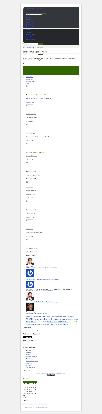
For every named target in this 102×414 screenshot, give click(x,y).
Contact (28, 19)
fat (65, 316)
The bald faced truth (31, 156)
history (49, 319)
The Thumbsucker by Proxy (33, 117)
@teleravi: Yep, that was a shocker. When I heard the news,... (42, 267)
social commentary (39, 324)
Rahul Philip (29, 363)
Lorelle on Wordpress (31, 356)
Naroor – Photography (32, 361)
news (44, 321)
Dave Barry (29, 352)
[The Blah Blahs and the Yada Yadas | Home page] (33, 8)
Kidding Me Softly (31, 114)
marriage (71, 319)
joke (58, 319)
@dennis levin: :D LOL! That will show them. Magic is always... (42, 302)
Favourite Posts (31, 27)
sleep (32, 324)
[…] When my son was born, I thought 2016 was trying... (40, 290)
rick (76, 321)
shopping (28, 324)
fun (35, 319)
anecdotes (29, 316)
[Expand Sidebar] (23, 63)
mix (77, 319)
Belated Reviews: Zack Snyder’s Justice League (38, 98)
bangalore (43, 316)
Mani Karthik (29, 358)
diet (56, 316)
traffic (48, 324)
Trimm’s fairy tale (30, 213)
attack (34, 316)
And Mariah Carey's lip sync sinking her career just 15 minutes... (42, 279)
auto (37, 316)
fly (70, 316)
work (65, 324)
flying (72, 316)
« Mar (25, 397)
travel (53, 324)
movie (33, 321)
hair (46, 319)
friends (29, 318)
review (73, 321)
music (41, 321)
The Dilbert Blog (30, 367)
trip (56, 324)
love (67, 319)
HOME (28, 17)
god (43, 319)
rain (66, 321)
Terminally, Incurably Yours (33, 175)
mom (28, 321)
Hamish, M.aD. (30, 22)
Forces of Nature (30, 152)
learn (63, 319)
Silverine (28, 365)
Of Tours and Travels (31, 248)
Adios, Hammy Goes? (31, 251)
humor (54, 319)
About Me (29, 24)
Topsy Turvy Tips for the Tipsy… (34, 232)
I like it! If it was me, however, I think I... (36, 313)
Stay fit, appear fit (41, 152)
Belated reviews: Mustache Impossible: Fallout (38, 136)
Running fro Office (31, 171)
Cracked (28, 350)
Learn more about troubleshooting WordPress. (35, 407)
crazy (53, 316)
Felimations (29, 354)
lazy (60, 319)
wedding (60, 324)
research (69, 321)
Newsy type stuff (30, 94)
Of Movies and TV (41, 94)
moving (38, 321)
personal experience (55, 321)
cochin (50, 316)
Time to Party (29, 229)
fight (68, 316)
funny (39, 319)
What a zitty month (31, 194)
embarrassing (60, 316)
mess (74, 319)
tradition (45, 324)
